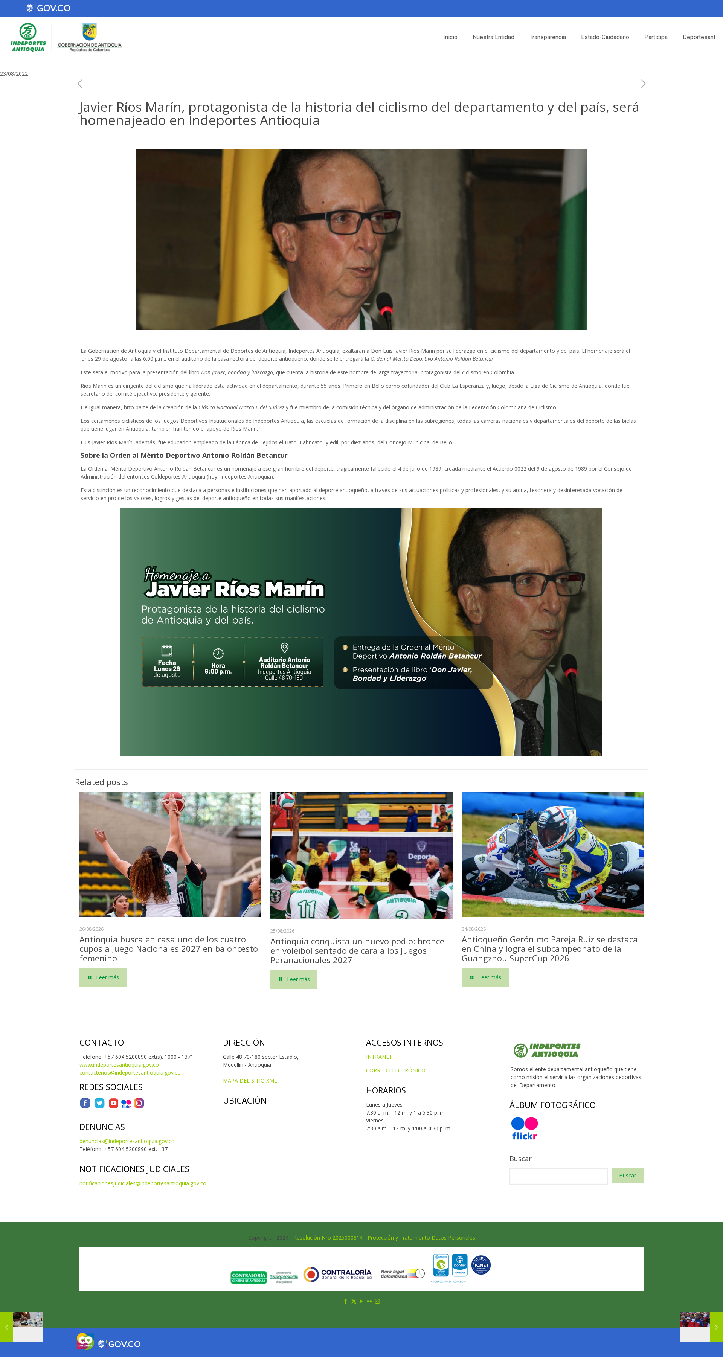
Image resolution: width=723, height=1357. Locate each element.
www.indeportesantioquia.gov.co (119, 1064)
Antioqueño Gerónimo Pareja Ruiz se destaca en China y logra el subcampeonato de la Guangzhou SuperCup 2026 (550, 948)
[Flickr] (126, 1106)
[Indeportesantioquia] (66, 37)
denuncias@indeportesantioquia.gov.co (127, 1141)
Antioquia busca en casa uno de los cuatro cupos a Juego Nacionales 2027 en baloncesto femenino (168, 948)
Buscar (520, 1158)
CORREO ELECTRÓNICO (396, 1070)
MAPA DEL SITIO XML (250, 1080)
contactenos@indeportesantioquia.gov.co (130, 1072)
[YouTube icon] (362, 1301)
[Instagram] (139, 1106)
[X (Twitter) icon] (354, 1301)
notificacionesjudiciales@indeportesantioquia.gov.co (142, 1183)
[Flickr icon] (369, 1301)
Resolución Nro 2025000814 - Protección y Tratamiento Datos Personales (384, 1237)
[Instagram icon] (377, 1301)
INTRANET (379, 1056)
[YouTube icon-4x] (113, 1106)
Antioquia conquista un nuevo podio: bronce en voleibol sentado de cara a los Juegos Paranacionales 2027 (357, 950)
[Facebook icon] (346, 1301)
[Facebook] (85, 1106)
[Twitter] (99, 1106)
